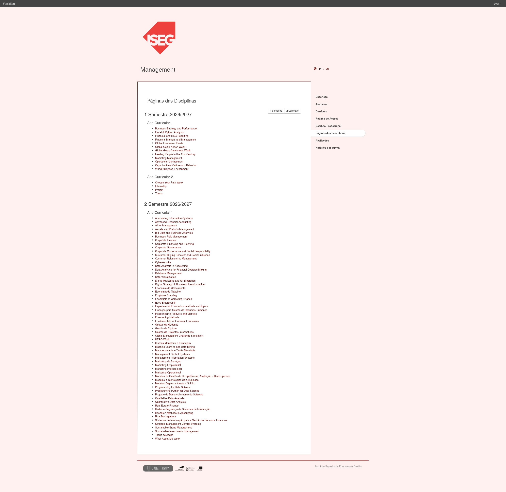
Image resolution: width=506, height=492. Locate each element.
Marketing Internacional (168, 368)
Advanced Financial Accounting (173, 222)
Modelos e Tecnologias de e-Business (177, 380)
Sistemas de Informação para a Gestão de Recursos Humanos (191, 420)
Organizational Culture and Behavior (175, 165)
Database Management (168, 273)
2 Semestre (292, 110)
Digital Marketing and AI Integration (175, 280)
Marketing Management (168, 158)
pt (320, 68)
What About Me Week (167, 438)
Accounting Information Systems (174, 218)
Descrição (322, 97)
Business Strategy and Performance (176, 128)
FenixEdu (9, 4)
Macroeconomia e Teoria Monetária (175, 350)
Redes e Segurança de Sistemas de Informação (182, 409)
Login (497, 3)
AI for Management (166, 225)
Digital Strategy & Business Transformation (180, 284)
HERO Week (162, 339)
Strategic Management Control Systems (178, 424)
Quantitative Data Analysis (170, 402)
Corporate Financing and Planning (174, 244)
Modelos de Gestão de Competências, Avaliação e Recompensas (192, 376)
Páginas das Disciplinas (330, 133)
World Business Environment (171, 169)
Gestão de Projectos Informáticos (174, 332)
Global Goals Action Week (170, 147)
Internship (160, 186)
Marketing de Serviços (168, 361)
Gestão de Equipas (166, 328)
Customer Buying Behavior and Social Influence (182, 255)
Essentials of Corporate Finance (173, 299)
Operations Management (169, 161)
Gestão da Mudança (166, 324)
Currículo (321, 111)
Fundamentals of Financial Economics (177, 321)
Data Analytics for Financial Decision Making (181, 269)
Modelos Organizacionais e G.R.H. (175, 383)
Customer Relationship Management (176, 258)
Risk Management (165, 416)
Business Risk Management (171, 236)
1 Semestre (276, 110)
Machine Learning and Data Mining (175, 347)
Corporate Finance (165, 240)
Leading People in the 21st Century (175, 154)
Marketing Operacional (168, 372)
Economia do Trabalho (168, 291)
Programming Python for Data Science (177, 390)
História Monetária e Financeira (173, 343)
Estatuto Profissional (328, 126)
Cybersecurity (163, 262)
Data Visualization (165, 277)
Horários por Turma (328, 147)
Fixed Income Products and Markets (176, 313)
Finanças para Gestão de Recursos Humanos (181, 310)
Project (159, 190)
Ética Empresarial (165, 302)
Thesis (159, 193)
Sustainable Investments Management (177, 431)
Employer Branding (166, 295)
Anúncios (321, 104)
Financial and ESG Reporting (171, 136)
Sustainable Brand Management (173, 427)
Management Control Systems (172, 354)
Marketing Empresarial (168, 365)
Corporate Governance (168, 247)
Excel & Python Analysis (169, 132)
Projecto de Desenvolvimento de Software (179, 394)
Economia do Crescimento (170, 288)
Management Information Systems (175, 357)
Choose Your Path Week (169, 182)
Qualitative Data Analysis (169, 398)
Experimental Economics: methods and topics (181, 306)
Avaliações (322, 140)
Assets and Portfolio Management (174, 229)
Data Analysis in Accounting (171, 266)
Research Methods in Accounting (174, 413)
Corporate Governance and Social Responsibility (183, 251)
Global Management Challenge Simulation (179, 335)
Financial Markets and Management (175, 139)
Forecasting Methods (167, 317)
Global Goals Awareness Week (173, 150)
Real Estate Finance (166, 405)
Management (157, 69)
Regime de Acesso (327, 118)
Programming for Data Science (172, 387)
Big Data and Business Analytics (174, 233)
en (327, 68)
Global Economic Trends (169, 143)
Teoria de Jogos (164, 435)
